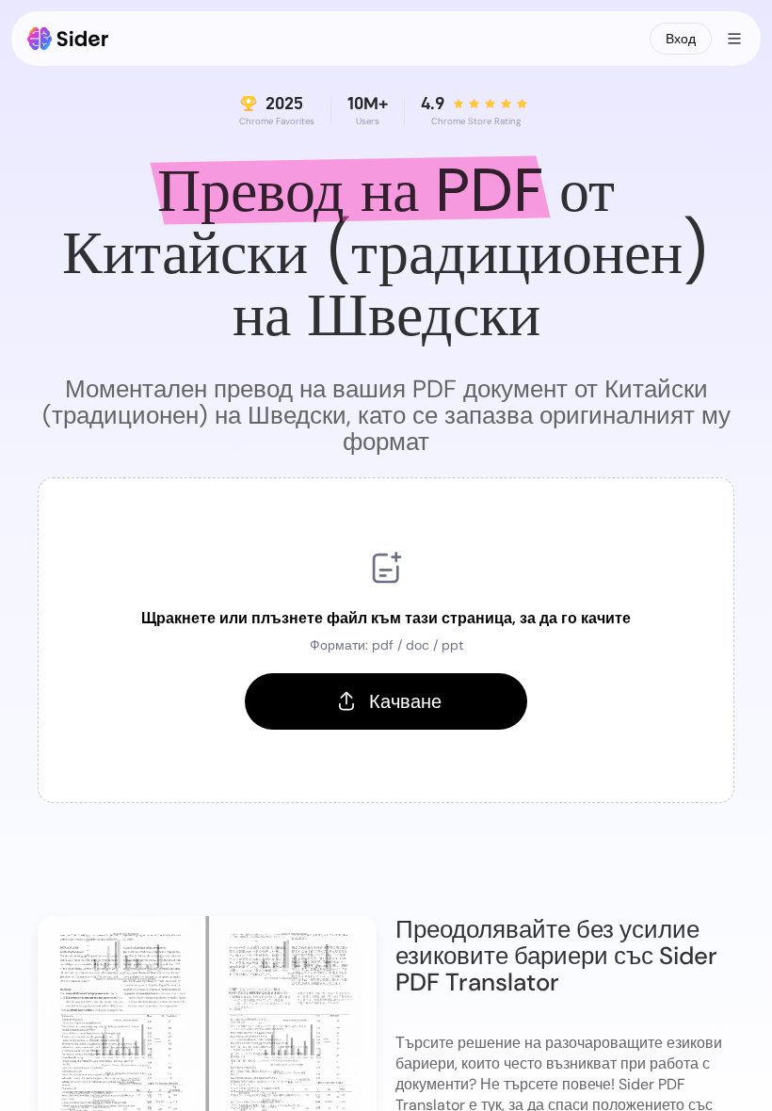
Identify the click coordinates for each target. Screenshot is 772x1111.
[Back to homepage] (68, 38)
